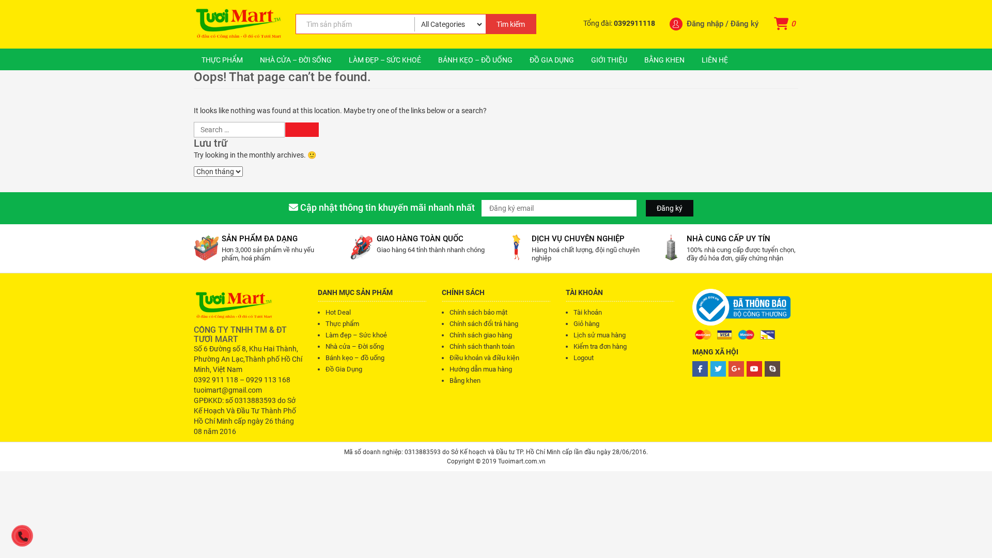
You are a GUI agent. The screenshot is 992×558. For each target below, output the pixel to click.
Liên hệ (715, 60)
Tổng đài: (619, 23)
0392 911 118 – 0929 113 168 (242, 380)
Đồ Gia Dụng (552, 60)
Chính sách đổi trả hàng (484, 324)
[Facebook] (700, 369)
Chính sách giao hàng (481, 335)
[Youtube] (754, 369)
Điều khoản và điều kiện (484, 358)
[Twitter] (718, 369)
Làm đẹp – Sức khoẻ (385, 60)
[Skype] (772, 369)
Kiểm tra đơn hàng (600, 346)
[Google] (736, 369)
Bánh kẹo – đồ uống (475, 60)
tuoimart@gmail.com (228, 390)
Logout (584, 358)
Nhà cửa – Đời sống (296, 60)
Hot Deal (338, 312)
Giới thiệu (609, 60)
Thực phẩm (222, 60)
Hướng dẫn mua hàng (481, 369)
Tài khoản (588, 312)
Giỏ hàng (586, 324)
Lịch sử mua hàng (600, 335)
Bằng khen (664, 60)
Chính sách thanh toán (482, 346)
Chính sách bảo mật (478, 312)
